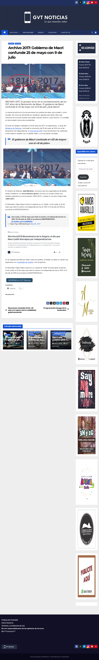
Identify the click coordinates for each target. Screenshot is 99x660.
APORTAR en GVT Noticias (19, 280)
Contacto (65, 32)
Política (17, 43)
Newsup (56, 656)
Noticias (14, 32)
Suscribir (83, 177)
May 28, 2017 (35, 224)
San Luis (62, 334)
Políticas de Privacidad (9, 620)
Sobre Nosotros (7, 623)
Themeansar (65, 656)
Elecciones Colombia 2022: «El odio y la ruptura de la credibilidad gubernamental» (22, 310)
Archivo (11, 43)
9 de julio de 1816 (36, 131)
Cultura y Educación (59, 332)
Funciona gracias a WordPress (39, 656)
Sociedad (32, 334)
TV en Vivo (52, 32)
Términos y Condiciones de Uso (13, 626)
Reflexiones (28, 32)
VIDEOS (41, 32)
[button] (92, 32)
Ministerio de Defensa (13, 128)
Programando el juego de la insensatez (55, 309)
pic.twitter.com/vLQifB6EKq (21, 221)
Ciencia (31, 332)
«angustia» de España (25, 262)
